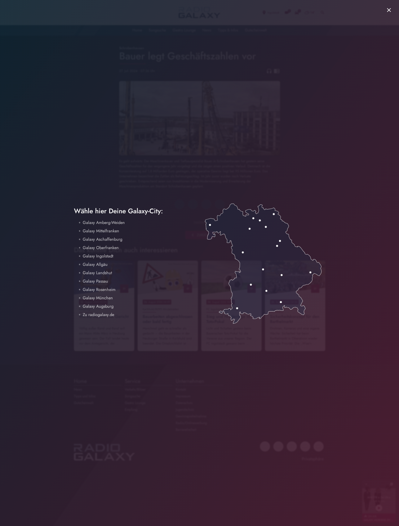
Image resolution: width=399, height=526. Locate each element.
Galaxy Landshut (97, 273)
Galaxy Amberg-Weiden (104, 223)
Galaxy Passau (95, 281)
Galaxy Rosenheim (99, 290)
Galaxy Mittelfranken (101, 231)
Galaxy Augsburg (98, 306)
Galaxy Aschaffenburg (102, 239)
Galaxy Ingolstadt (98, 256)
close (389, 10)
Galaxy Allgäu (95, 264)
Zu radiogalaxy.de (98, 315)
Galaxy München (98, 298)
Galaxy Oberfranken (101, 248)
